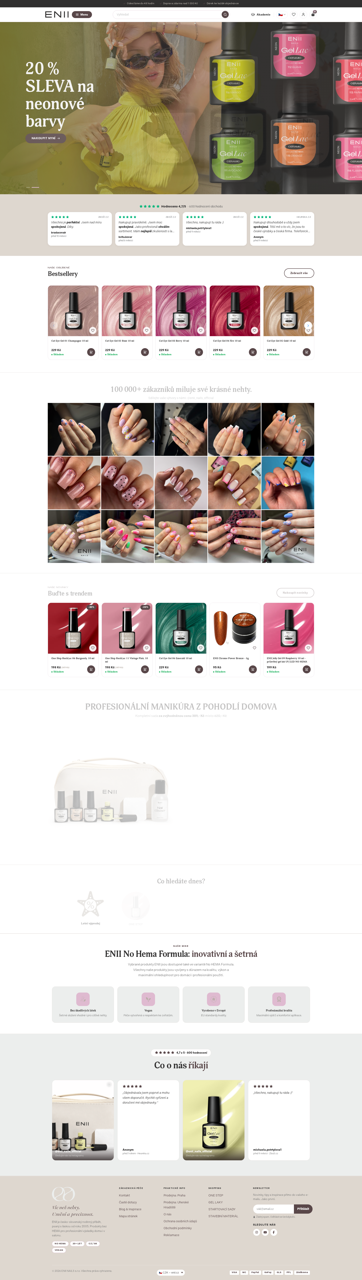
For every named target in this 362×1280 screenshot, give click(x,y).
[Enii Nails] (57, 14)
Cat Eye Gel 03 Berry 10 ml (174, 340)
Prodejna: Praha (174, 1195)
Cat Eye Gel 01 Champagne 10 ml (69, 340)
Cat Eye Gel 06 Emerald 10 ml (175, 658)
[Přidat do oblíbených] (92, 330)
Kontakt (124, 1195)
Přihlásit (303, 1209)
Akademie (263, 14)
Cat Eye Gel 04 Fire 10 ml (227, 340)
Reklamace (171, 1235)
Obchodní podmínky (178, 1228)
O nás (167, 1214)
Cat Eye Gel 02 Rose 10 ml (119, 340)
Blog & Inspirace (130, 1209)
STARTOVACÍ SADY (221, 1209)
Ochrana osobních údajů (180, 1221)
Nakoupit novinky (295, 590)
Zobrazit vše (299, 273)
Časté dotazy (128, 1202)
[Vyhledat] (225, 14)
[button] (30, 187)
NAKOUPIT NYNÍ (44, 122)
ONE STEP (215, 1195)
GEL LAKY (215, 1202)
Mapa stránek (128, 1216)
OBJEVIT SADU (203, 820)
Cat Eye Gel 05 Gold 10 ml (281, 340)
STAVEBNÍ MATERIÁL (223, 1216)
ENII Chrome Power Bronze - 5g (231, 658)
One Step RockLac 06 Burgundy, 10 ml (72, 658)
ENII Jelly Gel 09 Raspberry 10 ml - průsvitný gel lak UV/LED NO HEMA (287, 660)
